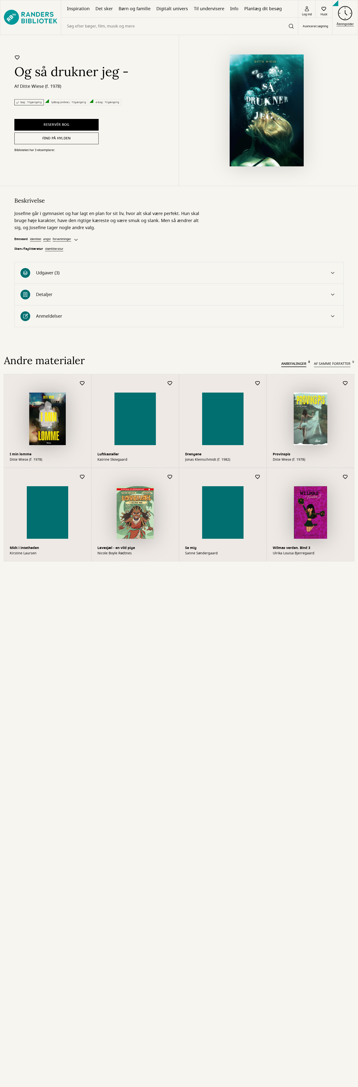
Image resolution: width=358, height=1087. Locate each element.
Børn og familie (135, 9)
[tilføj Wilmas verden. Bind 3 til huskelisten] (345, 477)
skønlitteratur (54, 249)
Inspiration (78, 9)
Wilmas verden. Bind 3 (291, 547)
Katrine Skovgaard (112, 460)
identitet (35, 239)
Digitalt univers (172, 9)
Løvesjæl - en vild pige (116, 547)
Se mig (191, 547)
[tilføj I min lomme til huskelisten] (82, 383)
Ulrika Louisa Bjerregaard (293, 553)
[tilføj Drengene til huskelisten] (258, 383)
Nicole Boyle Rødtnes (114, 553)
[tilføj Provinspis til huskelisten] (345, 383)
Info (234, 9)
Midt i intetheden (24, 547)
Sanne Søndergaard (201, 553)
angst (47, 239)
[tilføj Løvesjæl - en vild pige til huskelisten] (170, 477)
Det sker (104, 9)
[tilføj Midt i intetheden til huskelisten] (82, 477)
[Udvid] (76, 240)
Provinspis (281, 454)
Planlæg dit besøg (263, 9)
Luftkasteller (108, 454)
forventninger (62, 239)
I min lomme (20, 454)
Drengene (193, 454)
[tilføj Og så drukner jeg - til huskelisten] (17, 57)
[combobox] (179, 26)
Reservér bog (56, 124)
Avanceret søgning (315, 26)
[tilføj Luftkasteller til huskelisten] (170, 383)
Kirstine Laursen (23, 553)
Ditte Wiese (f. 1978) (40, 86)
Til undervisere (209, 9)
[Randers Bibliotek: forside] (30, 17)
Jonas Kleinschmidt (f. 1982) (207, 460)
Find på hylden (56, 138)
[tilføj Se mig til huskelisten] (258, 477)
